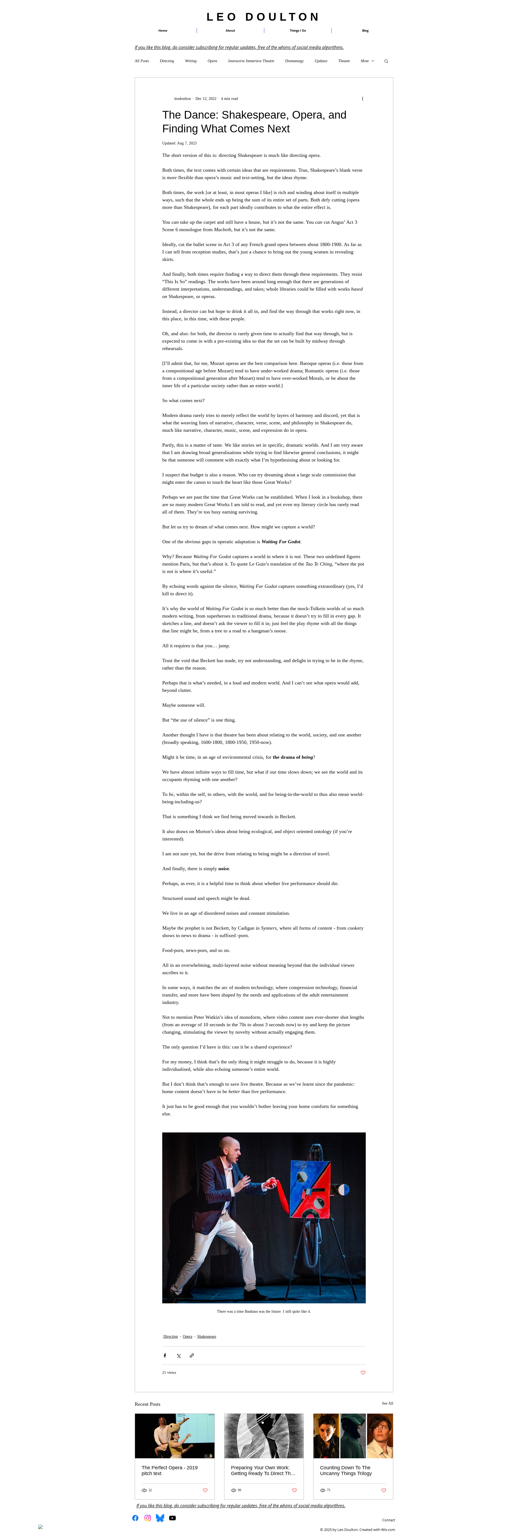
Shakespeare (206, 1336)
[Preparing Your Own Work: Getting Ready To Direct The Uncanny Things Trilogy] (264, 1436)
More (365, 61)
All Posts (142, 61)
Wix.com (388, 1529)
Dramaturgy (294, 61)
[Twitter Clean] (47, 1524)
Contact (388, 1519)
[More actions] (362, 98)
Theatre (344, 61)
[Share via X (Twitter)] (178, 1355)
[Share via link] (191, 1355)
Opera (212, 61)
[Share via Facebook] (164, 1355)
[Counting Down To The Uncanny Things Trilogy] (353, 1436)
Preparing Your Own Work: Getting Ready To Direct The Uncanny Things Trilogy (262, 1470)
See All (387, 1403)
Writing (191, 61)
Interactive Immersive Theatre (251, 61)
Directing (167, 61)
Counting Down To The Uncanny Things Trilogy (346, 1470)
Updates (321, 61)
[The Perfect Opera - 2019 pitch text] (175, 1436)
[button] (297, 30)
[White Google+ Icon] (55, 1524)
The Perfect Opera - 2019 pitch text (170, 1470)
